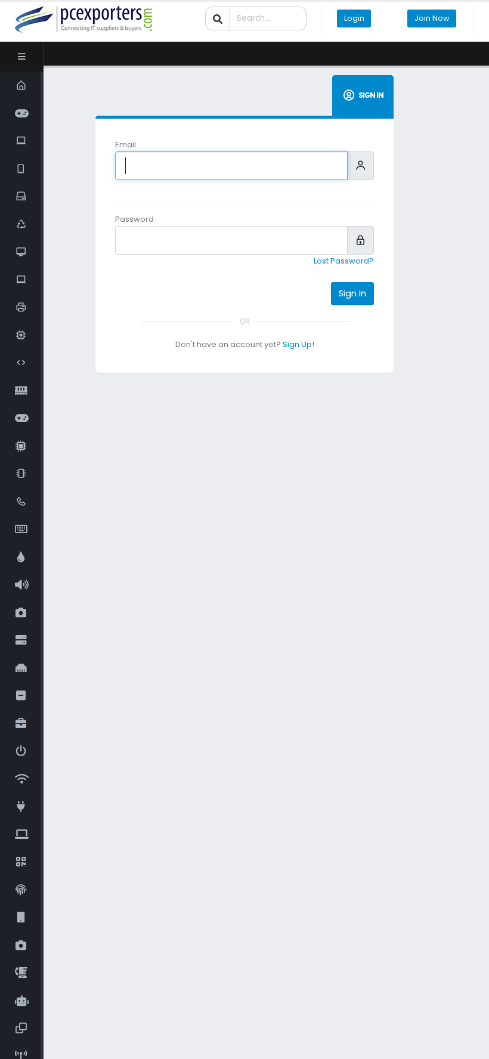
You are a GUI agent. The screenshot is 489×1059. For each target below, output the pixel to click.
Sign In (352, 293)
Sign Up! (298, 344)
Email (125, 144)
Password (134, 219)
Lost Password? (344, 261)
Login (354, 18)
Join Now (432, 18)
